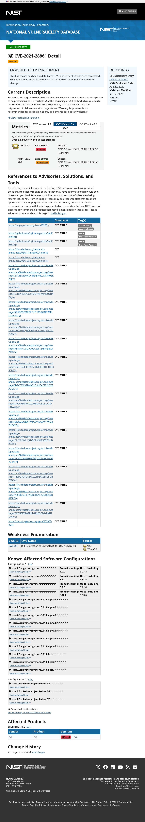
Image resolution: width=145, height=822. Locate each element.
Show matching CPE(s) (19, 571)
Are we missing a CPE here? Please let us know (29, 712)
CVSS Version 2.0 (88, 124)
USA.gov (116, 805)
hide (30, 564)
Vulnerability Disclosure (78, 802)
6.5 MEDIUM (42, 162)
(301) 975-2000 (14, 786)
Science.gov (103, 805)
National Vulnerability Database (43, 32)
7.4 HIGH (41, 149)
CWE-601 (13, 545)
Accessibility (28, 802)
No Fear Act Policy (100, 802)
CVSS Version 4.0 (42, 124)
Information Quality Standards (64, 805)
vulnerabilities (18, 47)
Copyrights (59, 802)
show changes (38, 752)
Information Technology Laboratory (27, 25)
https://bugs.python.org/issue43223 (27, 225)
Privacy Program (44, 802)
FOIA (114, 802)
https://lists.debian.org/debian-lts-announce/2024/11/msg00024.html (27, 251)
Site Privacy (14, 802)
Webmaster (11, 790)
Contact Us (25, 790)
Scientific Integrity (38, 805)
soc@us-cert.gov (131, 786)
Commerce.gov (88, 805)
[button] (127, 11)
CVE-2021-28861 (118, 79)
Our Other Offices (41, 790)
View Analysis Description (25, 117)
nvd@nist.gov (58, 213)
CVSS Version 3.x (65, 124)
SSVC (65, 128)
